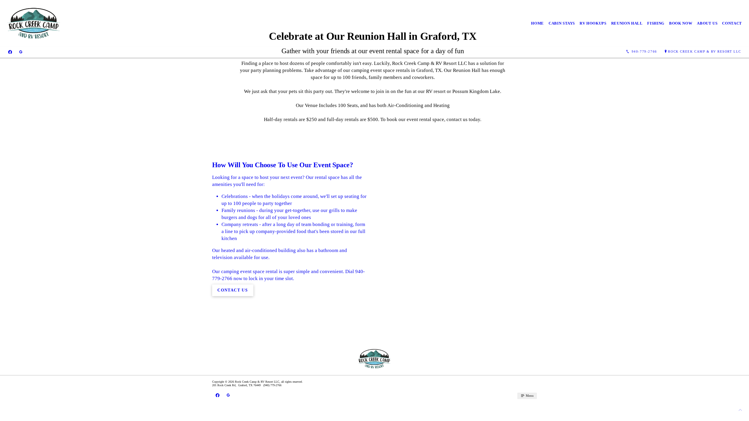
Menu (529, 395)
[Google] (21, 52)
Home (537, 23)
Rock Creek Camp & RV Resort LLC (704, 51)
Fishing (655, 23)
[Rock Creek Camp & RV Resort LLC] (34, 23)
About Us (707, 23)
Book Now (680, 23)
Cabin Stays (562, 23)
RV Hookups (593, 23)
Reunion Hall (627, 23)
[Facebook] (10, 52)
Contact (732, 23)
